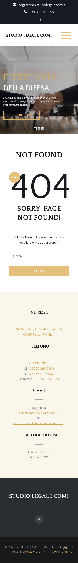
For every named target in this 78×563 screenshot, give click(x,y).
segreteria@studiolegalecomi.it (39, 413)
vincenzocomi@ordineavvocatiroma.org (39, 423)
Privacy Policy (34, 552)
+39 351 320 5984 (46, 379)
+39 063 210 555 (40, 363)
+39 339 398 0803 (41, 368)
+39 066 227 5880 (40, 374)
